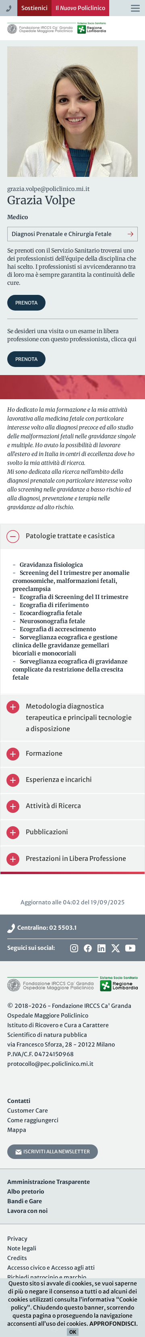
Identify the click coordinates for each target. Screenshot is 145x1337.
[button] (72, 536)
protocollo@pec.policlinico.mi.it (50, 1064)
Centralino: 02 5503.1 (46, 927)
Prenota (26, 303)
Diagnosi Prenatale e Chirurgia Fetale (62, 234)
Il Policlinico (80, 8)
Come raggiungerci (32, 1120)
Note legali (21, 1248)
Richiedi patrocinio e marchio (46, 1277)
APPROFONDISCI (112, 1323)
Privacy (17, 1238)
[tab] (72, 536)
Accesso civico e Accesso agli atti (51, 1267)
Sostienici (34, 8)
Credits (17, 1258)
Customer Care (27, 1110)
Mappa (16, 1130)
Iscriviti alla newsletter (56, 1151)
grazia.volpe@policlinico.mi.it (48, 189)
